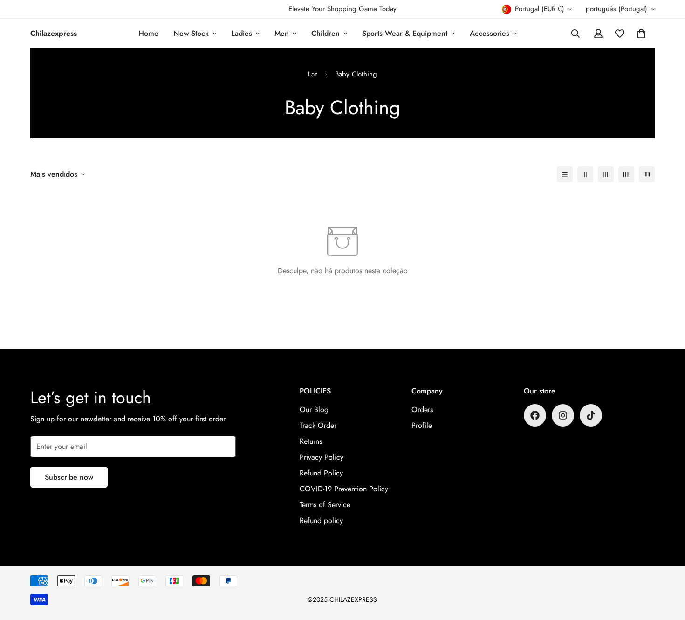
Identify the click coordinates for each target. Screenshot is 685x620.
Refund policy (321, 520)
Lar (312, 74)
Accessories (489, 33)
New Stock (191, 33)
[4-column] (626, 174)
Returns (311, 441)
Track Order (318, 425)
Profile (421, 425)
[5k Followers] (563, 415)
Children (325, 33)
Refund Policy (321, 473)
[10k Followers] (535, 415)
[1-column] (565, 174)
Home (148, 33)
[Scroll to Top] (667, 569)
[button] (641, 33)
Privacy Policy (321, 457)
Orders (422, 409)
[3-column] (606, 174)
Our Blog (314, 409)
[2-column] (585, 174)
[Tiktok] (591, 415)
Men (281, 33)
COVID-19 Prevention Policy (344, 488)
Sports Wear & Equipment (404, 33)
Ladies (241, 33)
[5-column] (647, 174)
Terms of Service (325, 504)
